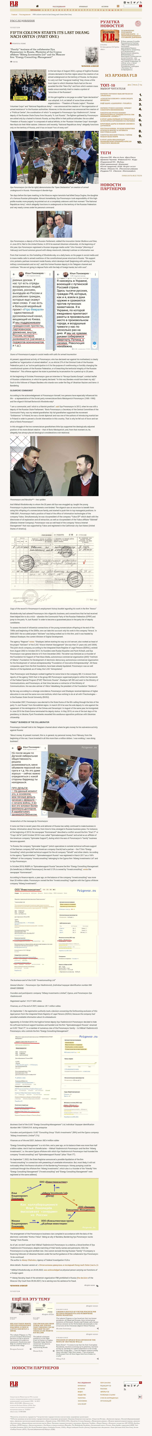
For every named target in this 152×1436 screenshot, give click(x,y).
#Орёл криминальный (108, 164)
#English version (25, 1314)
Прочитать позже (18, 43)
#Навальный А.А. (124, 160)
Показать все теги (132, 176)
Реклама (103, 1389)
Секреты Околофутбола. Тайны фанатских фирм (116, 135)
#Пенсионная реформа (128, 169)
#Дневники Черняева (108, 160)
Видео (80, 1392)
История (105, 6)
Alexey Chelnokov (29, 1260)
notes (31, 641)
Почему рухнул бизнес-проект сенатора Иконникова (115, 109)
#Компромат (123, 164)
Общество (82, 1395)
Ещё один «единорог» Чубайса (115, 103)
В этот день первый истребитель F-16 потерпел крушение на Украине (118, 120)
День (129, 85)
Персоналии (105, 1383)
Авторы (104, 1392)
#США (119, 166)
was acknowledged (52, 1270)
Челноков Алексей (90, 66)
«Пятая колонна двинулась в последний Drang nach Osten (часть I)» (68, 1265)
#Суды (134, 160)
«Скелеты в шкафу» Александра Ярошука (116, 99)
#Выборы (120, 162)
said (57, 406)
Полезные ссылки (107, 1395)
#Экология (117, 171)
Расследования (59, 6)
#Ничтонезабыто (129, 171)
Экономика (82, 1401)
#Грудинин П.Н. (106, 171)
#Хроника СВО (106, 157)
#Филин (103, 169)
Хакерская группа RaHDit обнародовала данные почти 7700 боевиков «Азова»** (117, 114)
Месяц (135, 85)
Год (141, 85)
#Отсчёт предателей (108, 166)
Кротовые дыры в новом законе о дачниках (117, 124)
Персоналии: (35, 10)
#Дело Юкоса (130, 157)
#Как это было (118, 157)
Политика (82, 1398)
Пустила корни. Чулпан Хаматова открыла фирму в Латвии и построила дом (117, 130)
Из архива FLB (121, 75)
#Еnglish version (89, 1285)
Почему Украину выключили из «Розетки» (116, 94)
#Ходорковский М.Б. (108, 162)
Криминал (83, 6)
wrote (85, 869)
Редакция (105, 1386)
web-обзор (82, 1404)
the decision (82, 1278)
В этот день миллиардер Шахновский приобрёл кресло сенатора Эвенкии (115, 141)
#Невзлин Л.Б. (112, 169)
